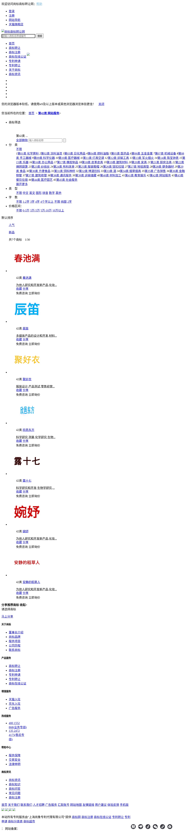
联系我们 (26, 804)
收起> (23, 604)
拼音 (45, 192)
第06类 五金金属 (142, 153)
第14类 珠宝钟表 (168, 157)
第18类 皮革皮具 (92, 162)
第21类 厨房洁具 (161, 162)
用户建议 (101, 804)
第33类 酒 (110, 171)
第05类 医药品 (120, 153)
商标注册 (14, 52)
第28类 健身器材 (163, 166)
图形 (39, 192)
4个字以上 (47, 201)
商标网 (76, 817)
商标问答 (14, 788)
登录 (12, 11)
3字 (32, 201)
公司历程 (14, 645)
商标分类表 (15, 821)
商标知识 (14, 784)
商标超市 (29, 821)
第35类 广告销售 (155, 171)
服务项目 (14, 641)
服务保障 (14, 755)
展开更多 (22, 184)
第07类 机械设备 (165, 153)
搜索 (39, 36)
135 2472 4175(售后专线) (16, 735)
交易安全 (14, 759)
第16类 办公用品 (42, 162)
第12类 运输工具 (118, 157)
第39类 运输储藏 (85, 175)
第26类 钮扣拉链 (113, 166)
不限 (19, 149)
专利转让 (14, 65)
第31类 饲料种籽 (64, 171)
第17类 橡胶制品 (67, 162)
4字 (37, 201)
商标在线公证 (17, 56)
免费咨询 (22, 293)
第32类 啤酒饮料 (89, 171)
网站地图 (76, 804)
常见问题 (14, 793)
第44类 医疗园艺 (42, 179)
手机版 (124, 804)
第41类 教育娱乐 (135, 175)
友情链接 (88, 804)
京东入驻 (14, 703)
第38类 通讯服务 (61, 175)
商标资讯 (14, 74)
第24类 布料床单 (64, 166)
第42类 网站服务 (48, 113)
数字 (52, 192)
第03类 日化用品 (74, 153)
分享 (25, 288)
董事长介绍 (16, 632)
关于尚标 (14, 69)
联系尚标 (14, 649)
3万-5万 (35, 210)
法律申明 (14, 764)
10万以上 (58, 210)
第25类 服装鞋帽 (88, 166)
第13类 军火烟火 (143, 157)
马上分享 (7, 616)
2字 (69, 201)
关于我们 (14, 804)
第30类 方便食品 (39, 171)
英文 (32, 192)
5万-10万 (46, 210)
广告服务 (14, 708)
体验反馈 (113, 804)
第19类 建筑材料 (117, 162)
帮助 (39, 3)
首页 (12, 43)
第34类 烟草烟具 (130, 171)
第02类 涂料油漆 (51, 153)
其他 (58, 192)
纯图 (64, 201)
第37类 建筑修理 (36, 175)
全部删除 (22, 140)
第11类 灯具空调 (93, 157)
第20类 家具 (139, 162)
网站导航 (14, 20)
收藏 (19, 288)
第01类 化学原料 (28, 153)
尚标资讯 (14, 780)
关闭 (101, 104)
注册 (12, 15)
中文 (25, 192)
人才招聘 (39, 804)
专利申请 (14, 61)
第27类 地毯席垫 (138, 166)
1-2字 (26, 201)
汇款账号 (63, 804)
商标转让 (14, 47)
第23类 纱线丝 (40, 166)
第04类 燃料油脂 (98, 153)
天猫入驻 (14, 699)
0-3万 (26, 210)
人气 (12, 225)
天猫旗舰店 (16, 24)
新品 (12, 232)
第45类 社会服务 (66, 179)
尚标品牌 (14, 636)
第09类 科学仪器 (44, 157)
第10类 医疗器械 (69, 157)
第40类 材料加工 (110, 175)
